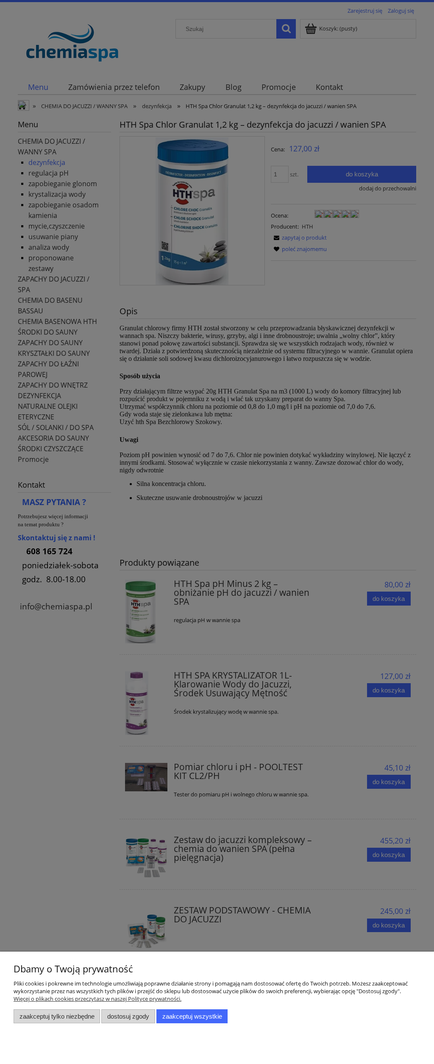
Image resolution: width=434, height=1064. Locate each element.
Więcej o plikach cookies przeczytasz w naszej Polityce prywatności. (97, 999)
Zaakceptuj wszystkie (192, 1016)
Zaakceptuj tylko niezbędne (57, 1016)
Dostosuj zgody (128, 1016)
